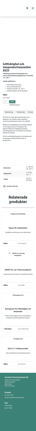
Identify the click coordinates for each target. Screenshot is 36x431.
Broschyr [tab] (31, 112)
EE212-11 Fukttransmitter (18, 349)
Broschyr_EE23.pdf (12, 186)
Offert (12, 102)
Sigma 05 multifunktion (18, 228)
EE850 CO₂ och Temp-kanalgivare (18, 270)
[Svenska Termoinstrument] (12, 8)
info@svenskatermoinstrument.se (14, 397)
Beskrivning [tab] (9, 112)
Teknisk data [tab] (20, 112)
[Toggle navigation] (33, 8)
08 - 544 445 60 (9, 395)
